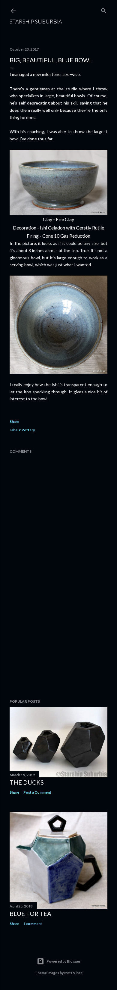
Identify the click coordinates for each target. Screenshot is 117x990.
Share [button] (14, 421)
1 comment (32, 923)
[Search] (103, 9)
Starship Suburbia (36, 21)
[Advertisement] (58, 646)
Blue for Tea (30, 913)
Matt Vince (73, 972)
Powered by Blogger (63, 961)
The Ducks (27, 782)
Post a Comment (37, 792)
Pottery (28, 430)
